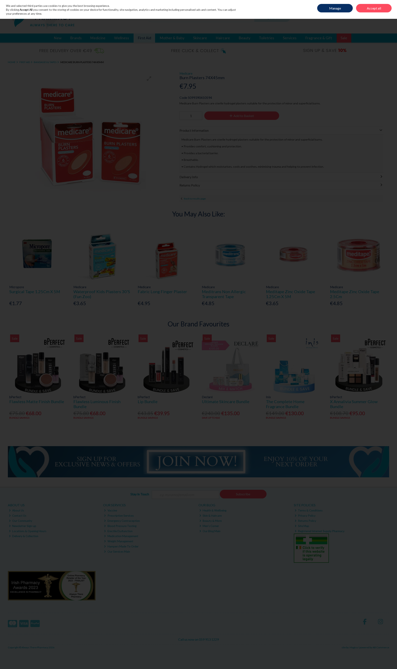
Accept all (374, 8)
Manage (335, 8)
